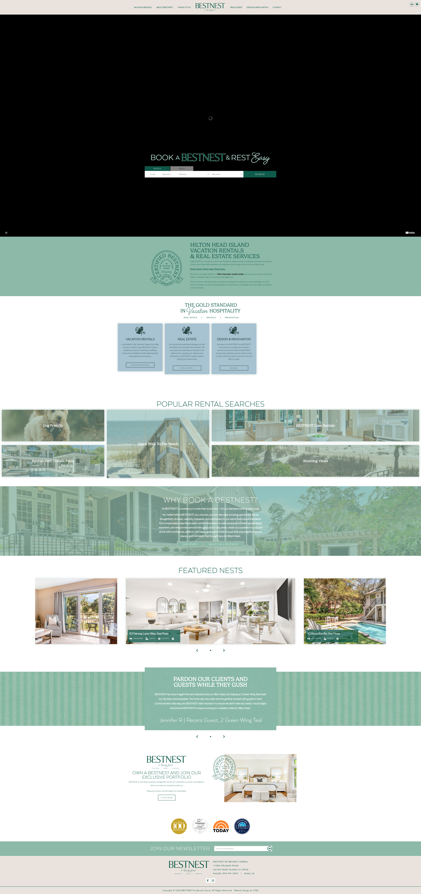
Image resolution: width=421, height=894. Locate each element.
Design (233, 368)
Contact (277, 7)
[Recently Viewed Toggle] (412, 4)
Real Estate (236, 7)
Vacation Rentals (143, 7)
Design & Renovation (257, 7)
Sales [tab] (182, 168)
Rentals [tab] (157, 168)
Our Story (189, 578)
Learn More (167, 831)
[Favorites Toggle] (417, 4)
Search (260, 174)
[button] (197, 770)
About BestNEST (164, 7)
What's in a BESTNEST (224, 578)
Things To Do (184, 7)
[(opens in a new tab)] (210, 645)
